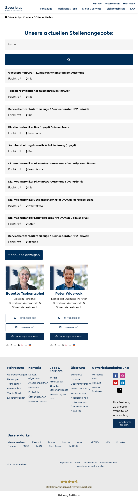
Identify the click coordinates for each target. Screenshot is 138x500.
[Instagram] (122, 375)
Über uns (78, 368)
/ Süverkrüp (13, 17)
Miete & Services (91, 9)
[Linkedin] (122, 382)
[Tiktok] (119, 390)
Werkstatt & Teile (67, 9)
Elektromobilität (116, 9)
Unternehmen (112, 4)
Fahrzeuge (46, 9)
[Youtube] (115, 382)
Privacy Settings (69, 495)
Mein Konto (129, 4)
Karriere (97, 4)
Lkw (132, 9)
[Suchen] (69, 59)
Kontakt (34, 368)
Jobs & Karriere (56, 369)
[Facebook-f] (115, 375)
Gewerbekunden (105, 368)
